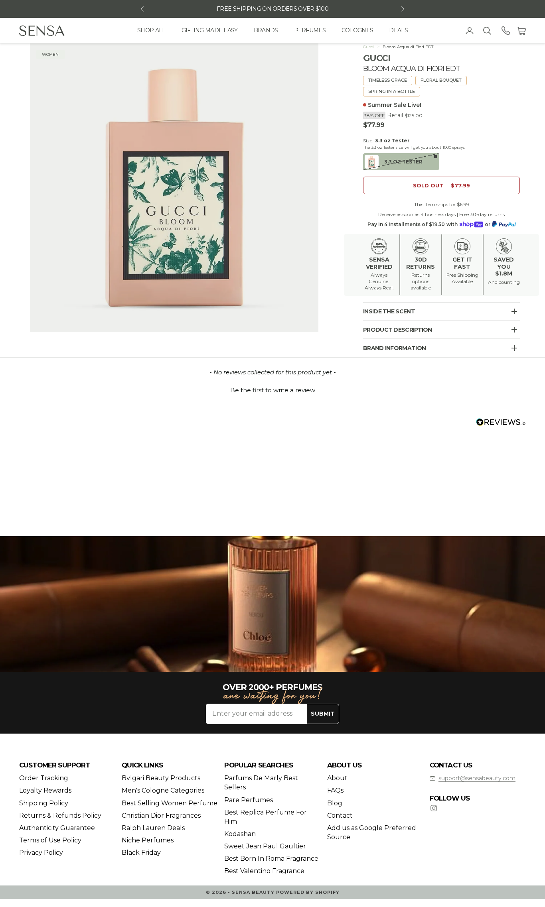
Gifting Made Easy (210, 30)
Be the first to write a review (272, 390)
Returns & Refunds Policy (60, 815)
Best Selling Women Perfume (169, 803)
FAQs (335, 790)
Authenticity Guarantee (57, 828)
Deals (398, 30)
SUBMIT (323, 713)
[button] (272, 389)
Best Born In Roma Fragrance (271, 858)
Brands (266, 30)
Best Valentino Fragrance (264, 871)
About (337, 778)
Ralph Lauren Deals (153, 828)
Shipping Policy (43, 803)
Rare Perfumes (248, 800)
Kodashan (240, 834)
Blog (334, 803)
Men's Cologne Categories (163, 790)
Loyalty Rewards (45, 790)
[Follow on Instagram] (434, 808)
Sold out (441, 185)
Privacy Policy (41, 852)
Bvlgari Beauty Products (161, 778)
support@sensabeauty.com (476, 778)
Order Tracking (43, 778)
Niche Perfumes (148, 840)
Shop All (151, 30)
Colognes (357, 30)
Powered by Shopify (308, 892)
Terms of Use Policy (50, 840)
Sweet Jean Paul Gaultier (265, 846)
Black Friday (141, 852)
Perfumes (310, 30)
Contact (340, 815)
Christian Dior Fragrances (161, 815)
